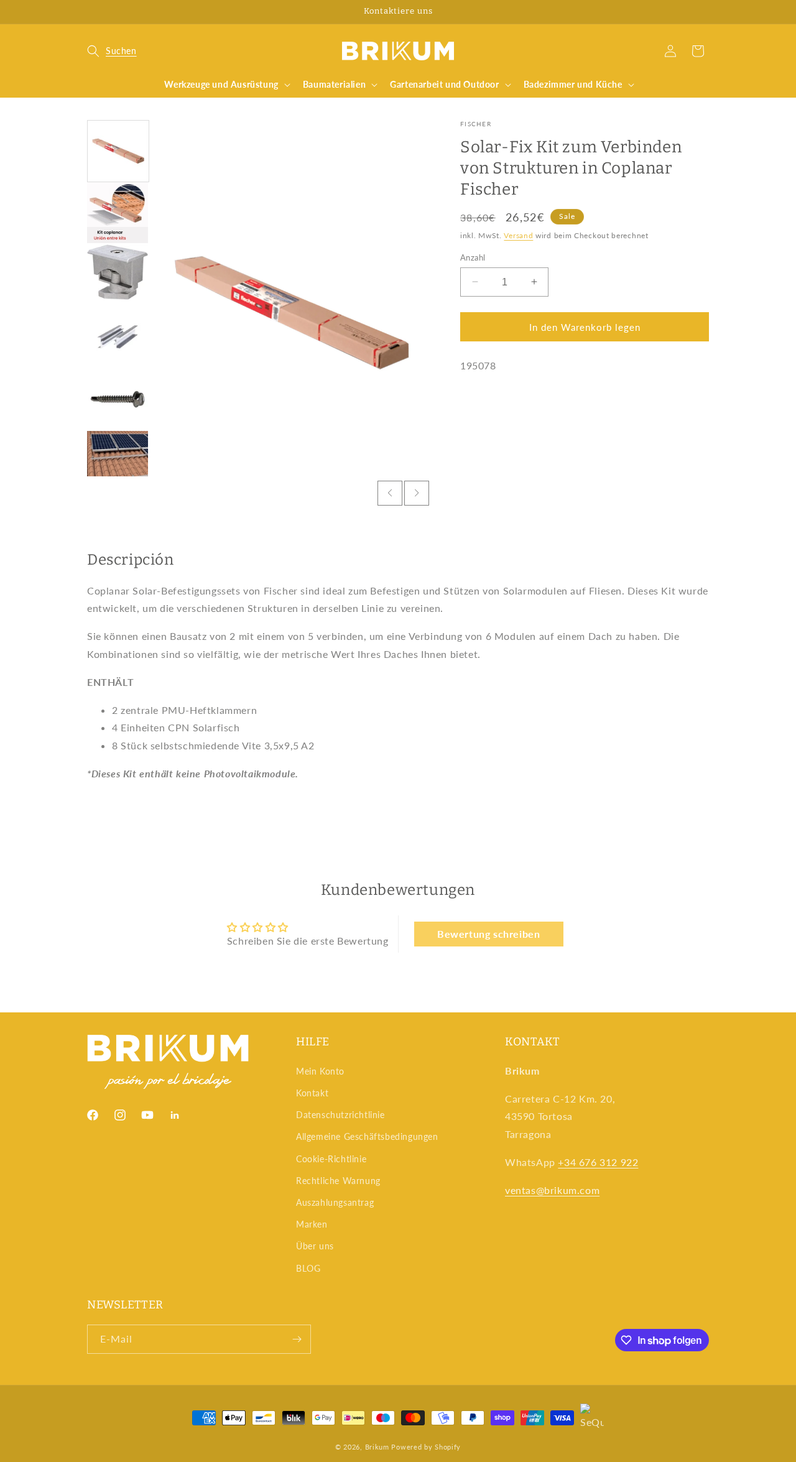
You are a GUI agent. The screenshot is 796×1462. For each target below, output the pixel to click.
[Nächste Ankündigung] (704, 12)
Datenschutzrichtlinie (340, 1114)
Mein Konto (320, 1071)
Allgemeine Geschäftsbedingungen (367, 1136)
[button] (112, 51)
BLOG (308, 1268)
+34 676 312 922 (598, 1162)
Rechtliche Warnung (338, 1180)
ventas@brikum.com (552, 1190)
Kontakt (312, 1093)
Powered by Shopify (426, 1447)
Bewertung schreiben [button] (488, 934)
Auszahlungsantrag (335, 1202)
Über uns (315, 1246)
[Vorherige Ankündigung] (91, 12)
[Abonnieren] (296, 1339)
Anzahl (472, 257)
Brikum (377, 1447)
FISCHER (475, 123)
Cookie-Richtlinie (331, 1159)
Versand (518, 235)
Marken (312, 1224)
